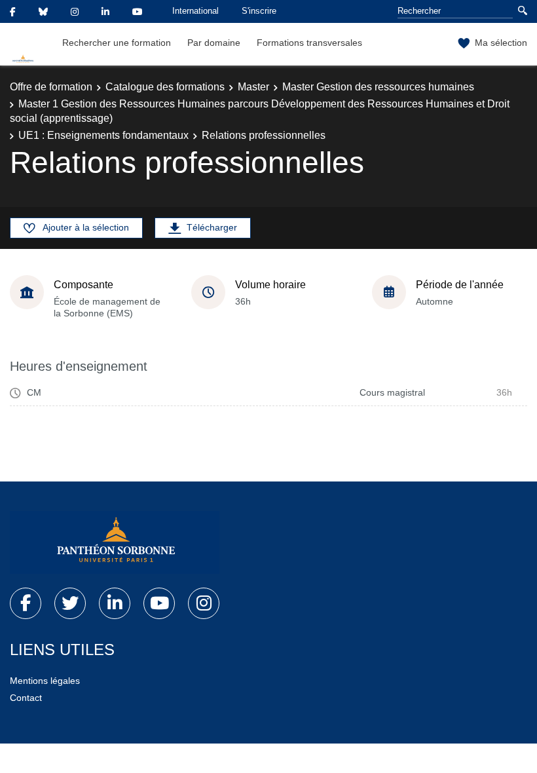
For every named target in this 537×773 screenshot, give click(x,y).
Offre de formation (51, 86)
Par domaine (213, 42)
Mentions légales (45, 680)
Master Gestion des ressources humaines (378, 86)
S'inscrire (259, 11)
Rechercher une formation (116, 42)
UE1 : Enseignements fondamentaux (103, 135)
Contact (26, 697)
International (195, 11)
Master (253, 86)
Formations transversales (309, 42)
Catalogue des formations (165, 86)
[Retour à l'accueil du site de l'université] (114, 542)
